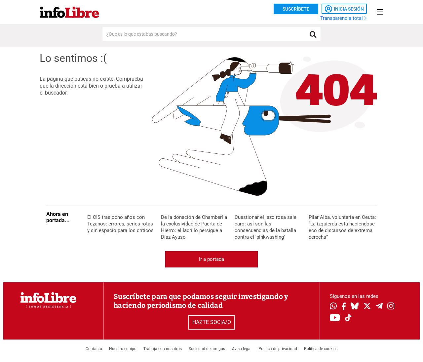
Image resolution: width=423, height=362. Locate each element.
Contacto (94, 348)
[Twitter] (367, 307)
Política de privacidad (277, 348)
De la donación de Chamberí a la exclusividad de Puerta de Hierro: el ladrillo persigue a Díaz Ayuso (194, 226)
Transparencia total (342, 18)
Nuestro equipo (122, 348)
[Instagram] (390, 307)
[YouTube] (335, 318)
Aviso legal (241, 348)
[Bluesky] (355, 307)
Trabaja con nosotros (162, 348)
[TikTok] (348, 318)
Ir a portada (211, 259)
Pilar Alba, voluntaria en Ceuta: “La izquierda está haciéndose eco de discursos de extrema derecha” (342, 226)
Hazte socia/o (211, 322)
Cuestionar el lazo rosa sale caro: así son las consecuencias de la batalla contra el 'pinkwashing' (265, 226)
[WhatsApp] (333, 307)
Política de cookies (320, 348)
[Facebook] (343, 307)
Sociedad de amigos (207, 348)
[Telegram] (379, 307)
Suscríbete (296, 9)
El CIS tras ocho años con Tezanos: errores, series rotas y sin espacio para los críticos (120, 223)
